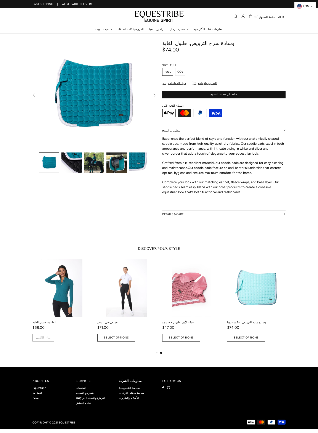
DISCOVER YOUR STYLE (159, 249)
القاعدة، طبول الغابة (44, 322)
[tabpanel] (191, 304)
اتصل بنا (37, 393)
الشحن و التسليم (85, 393)
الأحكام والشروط (129, 397)
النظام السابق (84, 402)
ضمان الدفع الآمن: (172, 105)
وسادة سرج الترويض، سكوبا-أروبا (246, 322)
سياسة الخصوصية (129, 388)
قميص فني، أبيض (107, 322)
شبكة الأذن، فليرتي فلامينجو (178, 322)
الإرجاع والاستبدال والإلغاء (90, 397)
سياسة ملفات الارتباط (132, 393)
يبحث (35, 397)
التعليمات (81, 388)
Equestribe (159, 16)
